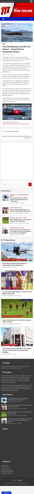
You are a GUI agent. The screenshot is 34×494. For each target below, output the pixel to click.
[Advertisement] (17, 161)
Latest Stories (7, 395)
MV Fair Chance (14, 122)
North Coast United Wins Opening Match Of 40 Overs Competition (16, 137)
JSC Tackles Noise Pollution (11, 131)
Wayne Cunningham (24, 213)
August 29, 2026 (14, 203)
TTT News (21, 203)
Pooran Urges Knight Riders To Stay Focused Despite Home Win (20, 210)
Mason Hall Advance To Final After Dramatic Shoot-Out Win (20, 220)
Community (13, 194)
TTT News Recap (8, 240)
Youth (25, 217)
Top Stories (6, 191)
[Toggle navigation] (3, 19)
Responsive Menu (31, 1)
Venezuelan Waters (24, 123)
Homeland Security (15, 227)
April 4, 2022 (5, 54)
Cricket (12, 207)
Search (30, 184)
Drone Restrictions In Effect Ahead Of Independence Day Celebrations (19, 199)
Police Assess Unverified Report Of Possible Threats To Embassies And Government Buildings (20, 231)
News (3, 44)
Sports (20, 207)
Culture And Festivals (23, 194)
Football (12, 217)
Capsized (7, 122)
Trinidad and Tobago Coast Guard (10, 123)
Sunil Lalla (11, 54)
